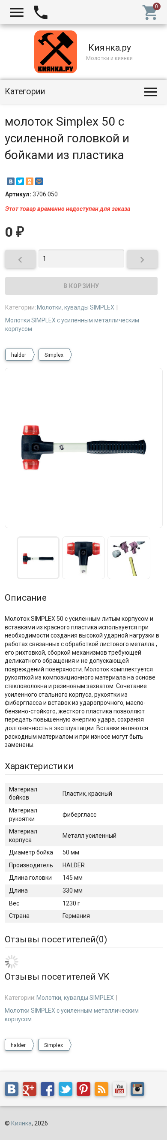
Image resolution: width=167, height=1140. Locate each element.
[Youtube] (122, 1090)
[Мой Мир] (39, 181)
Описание (26, 598)
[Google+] (32, 1090)
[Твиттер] (68, 1090)
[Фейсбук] (50, 1090)
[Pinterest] (86, 1090)
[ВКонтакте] (11, 181)
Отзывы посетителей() (56, 939)
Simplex (54, 355)
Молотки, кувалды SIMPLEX (75, 307)
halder (18, 355)
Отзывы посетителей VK (57, 977)
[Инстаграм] (140, 1090)
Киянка (21, 1123)
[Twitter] (20, 181)
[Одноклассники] (29, 181)
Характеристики (39, 766)
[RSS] (104, 1090)
